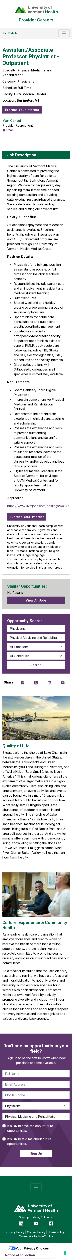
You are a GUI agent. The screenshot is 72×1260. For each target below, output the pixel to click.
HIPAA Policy (56, 1232)
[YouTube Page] (36, 1223)
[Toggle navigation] (64, 33)
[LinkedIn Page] (21, 1223)
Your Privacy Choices (32, 1248)
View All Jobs (36, 600)
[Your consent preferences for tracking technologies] (65, 1253)
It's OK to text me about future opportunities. (29, 1141)
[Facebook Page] (50, 1223)
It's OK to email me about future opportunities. (30, 1128)
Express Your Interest (22, 110)
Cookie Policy (36, 1232)
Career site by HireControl (36, 1236)
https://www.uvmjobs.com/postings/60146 (38, 506)
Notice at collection (20, 1255)
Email (9, 130)
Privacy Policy (15, 1232)
